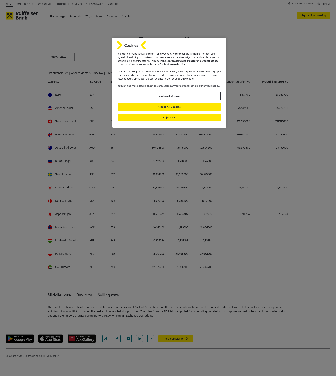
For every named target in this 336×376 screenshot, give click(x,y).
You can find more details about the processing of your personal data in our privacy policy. (169, 85)
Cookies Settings (169, 96)
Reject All (169, 117)
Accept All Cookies (169, 106)
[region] (169, 83)
